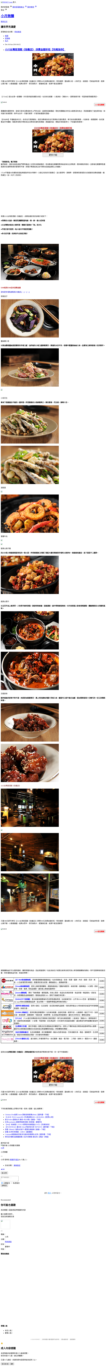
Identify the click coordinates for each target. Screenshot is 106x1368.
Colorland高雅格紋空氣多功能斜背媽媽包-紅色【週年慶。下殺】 (28, 1134)
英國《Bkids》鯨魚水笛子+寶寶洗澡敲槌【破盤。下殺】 (25, 1129)
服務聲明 (72, 1339)
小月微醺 (7, 16)
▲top (3, 1169)
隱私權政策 (64, 1339)
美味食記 (17, 1165)
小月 (2, 1148)
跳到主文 (4, 22)
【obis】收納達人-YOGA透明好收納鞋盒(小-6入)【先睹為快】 (27, 1124)
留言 (17, 1160)
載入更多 (4, 1173)
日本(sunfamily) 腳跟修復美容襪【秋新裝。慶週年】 (24, 1122)
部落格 (7, 38)
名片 (6, 41)
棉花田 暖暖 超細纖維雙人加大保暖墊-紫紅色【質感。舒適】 (27, 1137)
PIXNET (37, 1339)
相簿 (6, 36)
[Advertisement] (18, 194)
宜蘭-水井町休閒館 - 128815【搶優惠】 (19, 1132)
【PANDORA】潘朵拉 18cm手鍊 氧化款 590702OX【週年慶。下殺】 (30, 1127)
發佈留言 (4, 1185)
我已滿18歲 (5, 1364)
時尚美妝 (17, 32)
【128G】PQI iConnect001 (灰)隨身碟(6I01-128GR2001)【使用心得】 (29, 1117)
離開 (12, 1364)
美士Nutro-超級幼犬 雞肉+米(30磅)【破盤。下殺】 (23, 1119)
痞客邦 (12, 1160)
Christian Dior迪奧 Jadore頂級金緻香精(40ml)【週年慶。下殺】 (27, 1115)
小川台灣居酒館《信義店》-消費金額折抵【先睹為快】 (35, 49)
